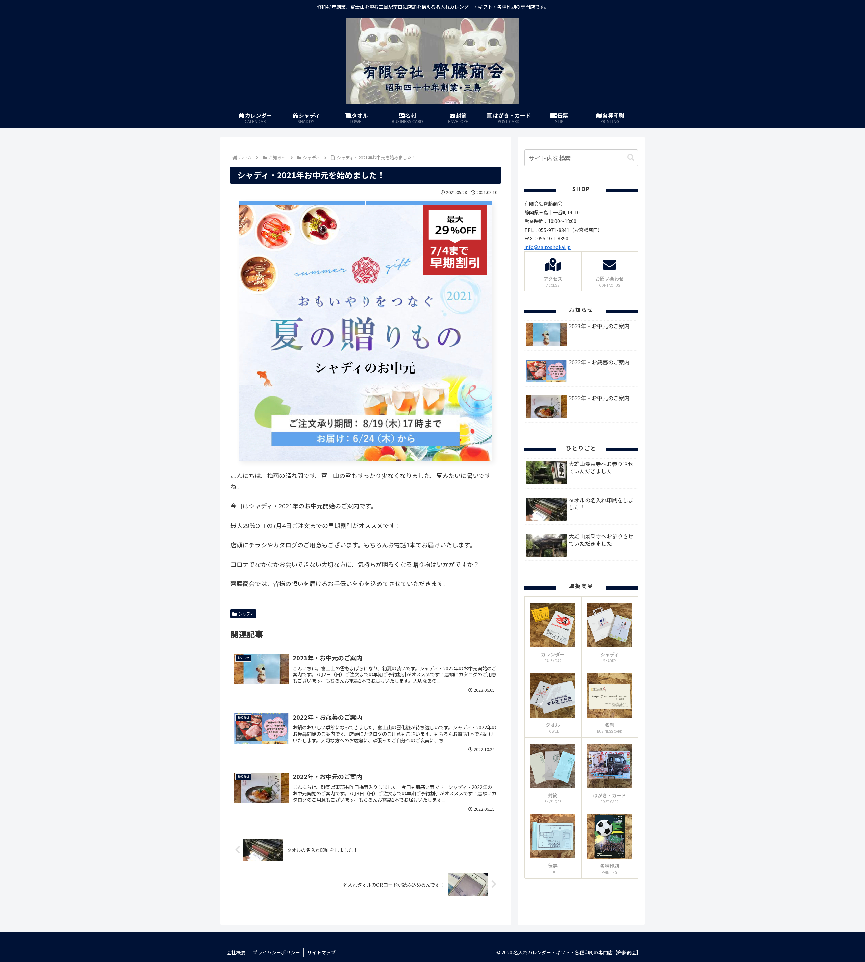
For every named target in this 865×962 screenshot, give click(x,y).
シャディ (246, 614)
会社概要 (236, 952)
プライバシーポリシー (276, 952)
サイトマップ (321, 952)
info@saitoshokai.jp (547, 246)
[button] (631, 158)
